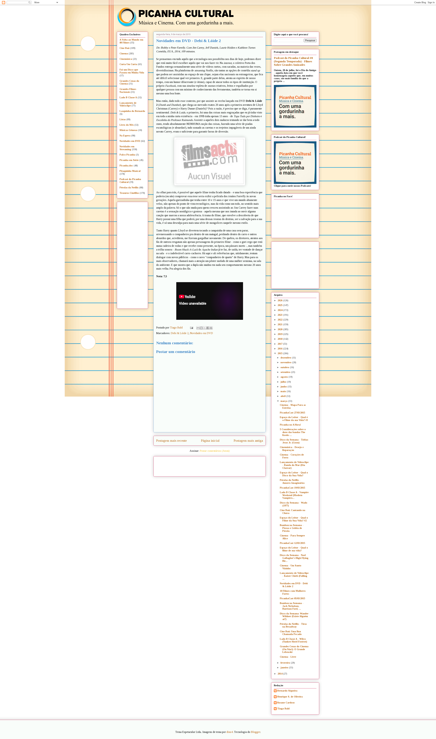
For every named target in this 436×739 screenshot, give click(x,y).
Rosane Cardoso (286, 702)
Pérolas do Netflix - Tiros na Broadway (293, 625)
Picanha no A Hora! (290, 424)
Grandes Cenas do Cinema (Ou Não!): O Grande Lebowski (294, 649)
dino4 (230, 731)
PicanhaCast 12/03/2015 (292, 543)
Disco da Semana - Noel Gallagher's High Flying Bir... (294, 558)
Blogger (255, 731)
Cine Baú (124, 48)
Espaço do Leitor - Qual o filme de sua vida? (294, 549)
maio (284, 391)
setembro (286, 372)
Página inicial (210, 440)
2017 (280, 344)
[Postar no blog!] (201, 328)
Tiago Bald (283, 708)
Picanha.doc (126, 165)
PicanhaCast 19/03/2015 (292, 487)
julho (284, 382)
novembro (286, 362)
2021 (280, 324)
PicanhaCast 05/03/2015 (292, 598)
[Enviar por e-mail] (198, 328)
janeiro (285, 667)
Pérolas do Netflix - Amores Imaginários (292, 481)
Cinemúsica (126, 59)
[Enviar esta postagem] (191, 327)
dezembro (286, 357)
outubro (285, 367)
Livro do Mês (127, 125)
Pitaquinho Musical (130, 171)
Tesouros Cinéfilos (129, 193)
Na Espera (125, 135)
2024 (280, 310)
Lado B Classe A (128, 97)
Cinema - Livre (288, 657)
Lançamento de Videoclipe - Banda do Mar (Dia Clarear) (294, 465)
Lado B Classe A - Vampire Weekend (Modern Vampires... (294, 495)
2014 (280, 673)
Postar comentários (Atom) (215, 450)
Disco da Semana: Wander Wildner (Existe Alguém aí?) (294, 616)
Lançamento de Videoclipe (128, 104)
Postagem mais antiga (248, 440)
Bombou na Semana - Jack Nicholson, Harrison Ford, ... (291, 606)
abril (283, 396)
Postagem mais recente (171, 440)
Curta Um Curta (128, 64)
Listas (123, 119)
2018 (280, 339)
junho (284, 386)
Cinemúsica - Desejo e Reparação (292, 448)
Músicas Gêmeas (128, 130)
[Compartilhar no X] (204, 328)
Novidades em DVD (201, 333)
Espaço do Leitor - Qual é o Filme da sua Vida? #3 (294, 418)
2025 (280, 305)
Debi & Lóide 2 (180, 333)
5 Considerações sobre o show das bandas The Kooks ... (293, 432)
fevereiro (286, 663)
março (284, 401)
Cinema (124, 53)
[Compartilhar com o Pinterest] (211, 328)
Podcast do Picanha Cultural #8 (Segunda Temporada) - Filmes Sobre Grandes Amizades (293, 61)
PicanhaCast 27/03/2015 (292, 412)
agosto (285, 377)
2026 (280, 300)
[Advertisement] (238, 465)
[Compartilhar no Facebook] (207, 328)
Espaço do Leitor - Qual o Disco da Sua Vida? (294, 474)
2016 (280, 348)
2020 (280, 329)
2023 (280, 315)
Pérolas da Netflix (129, 187)
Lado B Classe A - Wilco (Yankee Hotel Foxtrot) (293, 640)
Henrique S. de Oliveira (290, 696)
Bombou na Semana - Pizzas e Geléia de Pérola (291, 528)
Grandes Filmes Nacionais (128, 90)
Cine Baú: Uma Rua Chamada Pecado (291, 633)
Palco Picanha (127, 154)
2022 (280, 319)
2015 (280, 353)
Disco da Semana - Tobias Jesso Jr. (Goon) (294, 441)
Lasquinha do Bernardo (132, 111)
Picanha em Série (129, 160)
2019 (280, 334)
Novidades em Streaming (127, 148)
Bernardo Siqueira (287, 690)
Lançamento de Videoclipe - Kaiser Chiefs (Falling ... (294, 576)
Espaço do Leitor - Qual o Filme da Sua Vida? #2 (294, 519)
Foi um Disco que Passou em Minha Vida (132, 71)
